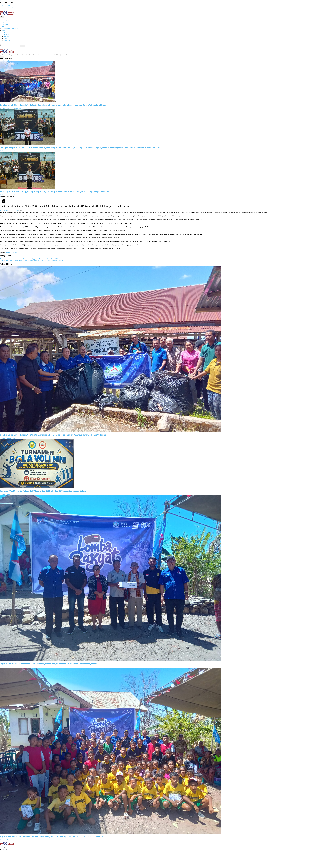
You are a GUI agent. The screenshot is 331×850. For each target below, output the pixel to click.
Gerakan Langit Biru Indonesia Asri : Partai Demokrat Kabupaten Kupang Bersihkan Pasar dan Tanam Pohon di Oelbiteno (53, 105)
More (3, 30)
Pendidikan (7, 32)
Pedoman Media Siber (8, 8)
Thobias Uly (13, 252)
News (3, 200)
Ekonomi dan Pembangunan (10, 28)
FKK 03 (2, 210)
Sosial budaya (8, 34)
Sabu (3, 202)
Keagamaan (7, 36)
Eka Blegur (3, 151)
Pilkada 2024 (5, 24)
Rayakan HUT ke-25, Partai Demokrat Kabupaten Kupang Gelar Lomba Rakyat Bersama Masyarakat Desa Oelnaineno (51, 836)
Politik (3, 22)
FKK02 (2, 108)
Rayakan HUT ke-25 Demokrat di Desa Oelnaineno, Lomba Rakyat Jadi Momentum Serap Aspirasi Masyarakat (48, 664)
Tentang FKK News (7, 6)
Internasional (7, 40)
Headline (7, 252)
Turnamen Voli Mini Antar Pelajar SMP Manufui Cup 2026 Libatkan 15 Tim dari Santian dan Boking (43, 491)
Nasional (6, 38)
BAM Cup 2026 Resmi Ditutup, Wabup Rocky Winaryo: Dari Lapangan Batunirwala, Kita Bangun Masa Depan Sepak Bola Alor (54, 191)
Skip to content (4, 1)
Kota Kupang (5, 20)
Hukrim (4, 26)
